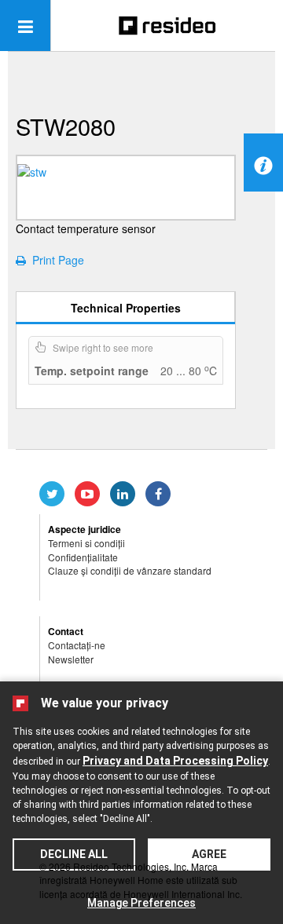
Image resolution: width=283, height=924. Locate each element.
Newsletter (71, 659)
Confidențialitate (83, 557)
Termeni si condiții (86, 543)
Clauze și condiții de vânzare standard (129, 570)
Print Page (55, 260)
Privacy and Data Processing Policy (175, 760)
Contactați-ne (76, 645)
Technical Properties (126, 308)
